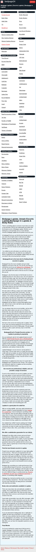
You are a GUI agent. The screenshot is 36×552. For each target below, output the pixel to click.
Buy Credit (20, 548)
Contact (26, 548)
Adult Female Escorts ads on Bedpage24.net (20, 338)
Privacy (31, 548)
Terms (2, 549)
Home (2, 548)
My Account (14, 548)
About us (7, 548)
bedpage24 (10, 1)
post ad (32, 2)
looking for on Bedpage (23, 267)
